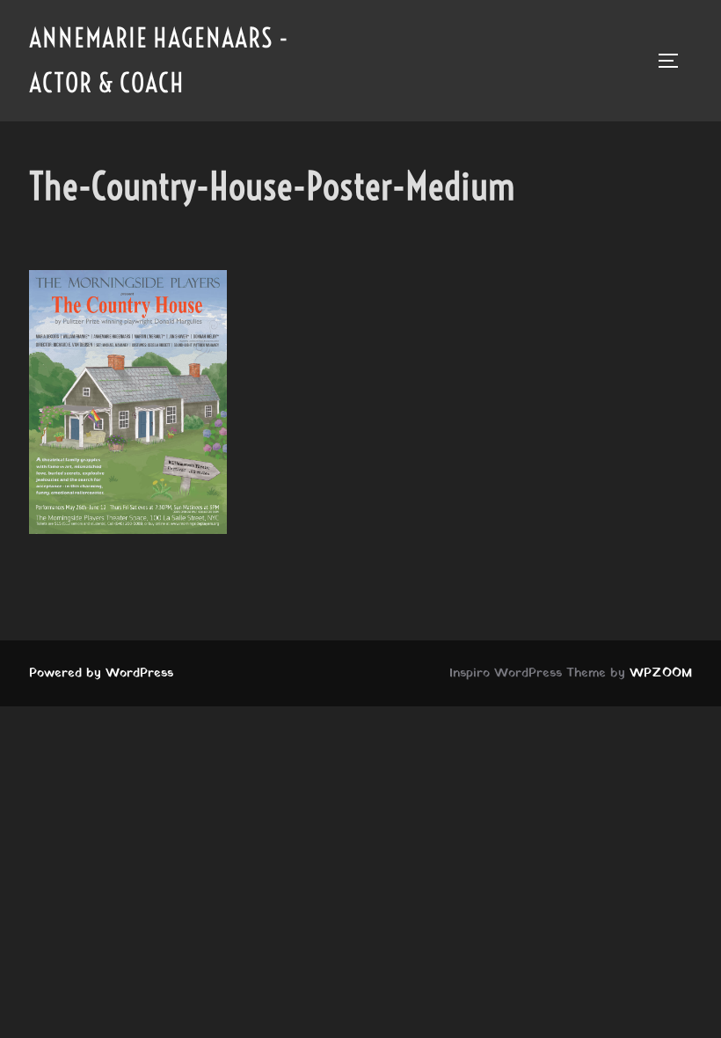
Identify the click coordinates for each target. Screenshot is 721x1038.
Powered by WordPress (101, 673)
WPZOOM (661, 673)
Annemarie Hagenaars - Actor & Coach (159, 60)
